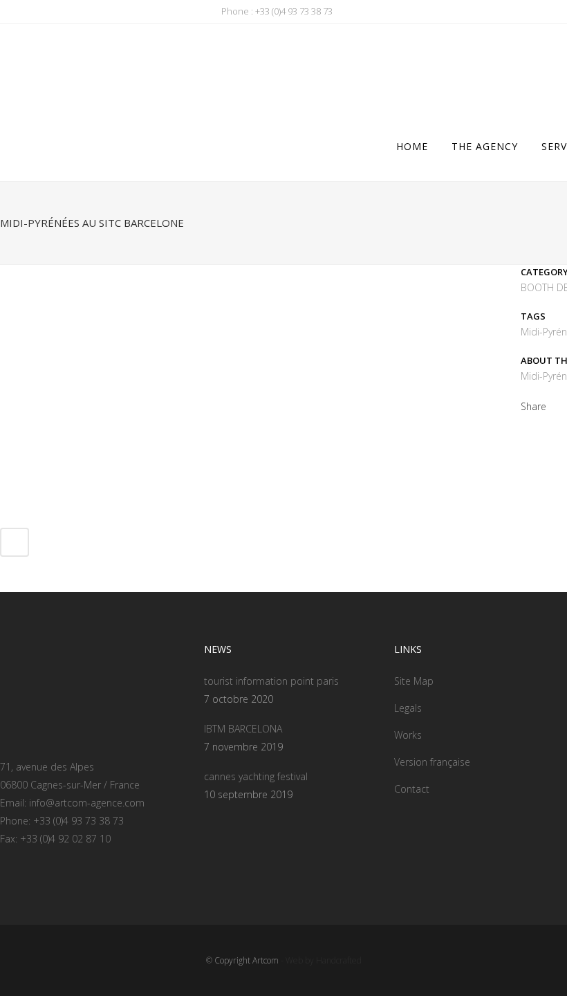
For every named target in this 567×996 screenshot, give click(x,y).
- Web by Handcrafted (320, 960)
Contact (411, 788)
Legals (408, 707)
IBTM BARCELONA (243, 728)
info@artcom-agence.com (87, 802)
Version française (432, 761)
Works (408, 734)
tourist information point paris (271, 681)
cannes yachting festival (256, 776)
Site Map (414, 681)
